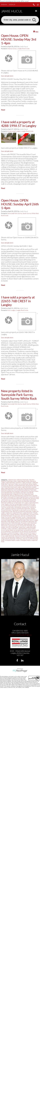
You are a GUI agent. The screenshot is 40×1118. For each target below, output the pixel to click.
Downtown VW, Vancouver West (31, 498)
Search (34, 19)
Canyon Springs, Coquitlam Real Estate (24, 488)
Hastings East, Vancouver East (22, 507)
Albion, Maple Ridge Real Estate (21, 481)
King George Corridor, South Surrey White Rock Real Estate (16, 511)
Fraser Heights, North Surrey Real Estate (11, 504)
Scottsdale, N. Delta (6, 528)
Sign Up (12, 4)
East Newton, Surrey (7, 500)
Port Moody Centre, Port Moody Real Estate (19, 522)
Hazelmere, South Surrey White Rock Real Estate (17, 508)
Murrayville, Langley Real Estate (13, 517)
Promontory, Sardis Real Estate (29, 523)
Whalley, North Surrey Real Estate (24, 537)
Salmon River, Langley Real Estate (27, 527)
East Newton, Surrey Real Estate (21, 500)
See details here (7, 76)
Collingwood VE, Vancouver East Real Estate (12, 495)
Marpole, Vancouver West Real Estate (19, 514)
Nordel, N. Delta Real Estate (29, 517)
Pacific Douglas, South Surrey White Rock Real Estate (20, 521)
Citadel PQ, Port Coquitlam (27, 491)
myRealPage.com (20, 670)
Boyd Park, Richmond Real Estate (17, 485)
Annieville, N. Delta (20, 482)
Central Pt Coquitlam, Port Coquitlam (10, 491)
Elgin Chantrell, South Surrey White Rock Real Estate (21, 501)
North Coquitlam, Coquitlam (8, 518)
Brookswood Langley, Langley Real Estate (20, 131)
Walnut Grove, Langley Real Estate (19, 49)
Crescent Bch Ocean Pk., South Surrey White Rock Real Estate (20, 497)
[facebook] (17, 661)
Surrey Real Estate (15, 534)
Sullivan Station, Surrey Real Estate (14, 530)
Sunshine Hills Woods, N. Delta (15, 533)
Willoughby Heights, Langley (12, 540)
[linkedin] (22, 661)
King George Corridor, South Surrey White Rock (24, 510)
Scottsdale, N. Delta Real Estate (19, 528)
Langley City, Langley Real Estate (14, 513)
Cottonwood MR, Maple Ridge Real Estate (17, 497)
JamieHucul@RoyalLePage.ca (20, 635)
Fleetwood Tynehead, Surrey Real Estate (11, 502)
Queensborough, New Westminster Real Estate (21, 525)
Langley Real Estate (27, 513)
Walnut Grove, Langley (26, 534)
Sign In (4, 4)
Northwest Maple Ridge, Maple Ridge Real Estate (13, 520)
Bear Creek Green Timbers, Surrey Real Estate (16, 484)
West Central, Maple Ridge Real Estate (24, 536)
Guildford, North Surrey (23, 505)
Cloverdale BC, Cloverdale (19, 492)
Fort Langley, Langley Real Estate (18, 310)
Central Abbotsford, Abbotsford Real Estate (25, 490)
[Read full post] (8, 58)
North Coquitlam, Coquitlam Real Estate (26, 518)
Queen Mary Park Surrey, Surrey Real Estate (12, 524)
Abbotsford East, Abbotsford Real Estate (18, 479)
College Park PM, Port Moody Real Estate (23, 494)
